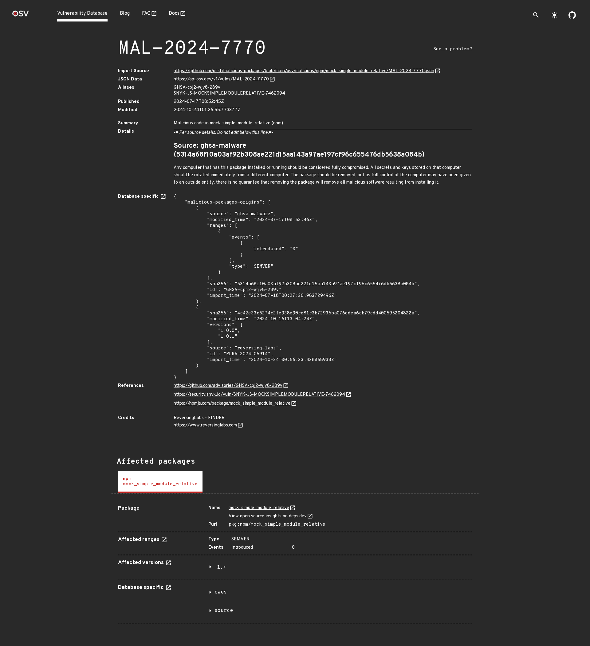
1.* (221, 567)
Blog (125, 13)
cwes (220, 592)
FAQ (146, 13)
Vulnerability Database (82, 13)
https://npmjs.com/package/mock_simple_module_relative (232, 404)
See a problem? (452, 49)
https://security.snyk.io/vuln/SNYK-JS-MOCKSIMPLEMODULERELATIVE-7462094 (259, 395)
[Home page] (20, 15)
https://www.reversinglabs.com (205, 425)
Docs (174, 13)
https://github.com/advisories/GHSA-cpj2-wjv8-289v (228, 386)
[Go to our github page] (572, 15)
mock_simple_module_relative (259, 508)
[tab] (160, 482)
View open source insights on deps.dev (268, 516)
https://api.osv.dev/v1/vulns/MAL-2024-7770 (221, 79)
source (223, 611)
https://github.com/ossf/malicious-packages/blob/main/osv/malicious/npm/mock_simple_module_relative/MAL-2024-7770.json (304, 71)
